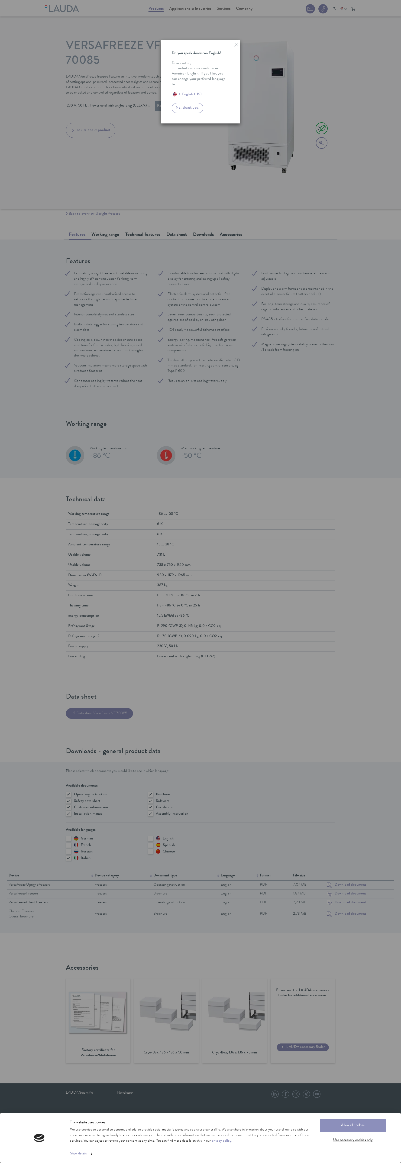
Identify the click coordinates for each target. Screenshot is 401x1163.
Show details (78, 1154)
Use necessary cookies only (353, 1140)
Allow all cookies (353, 1125)
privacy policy (221, 1141)
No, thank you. (187, 108)
